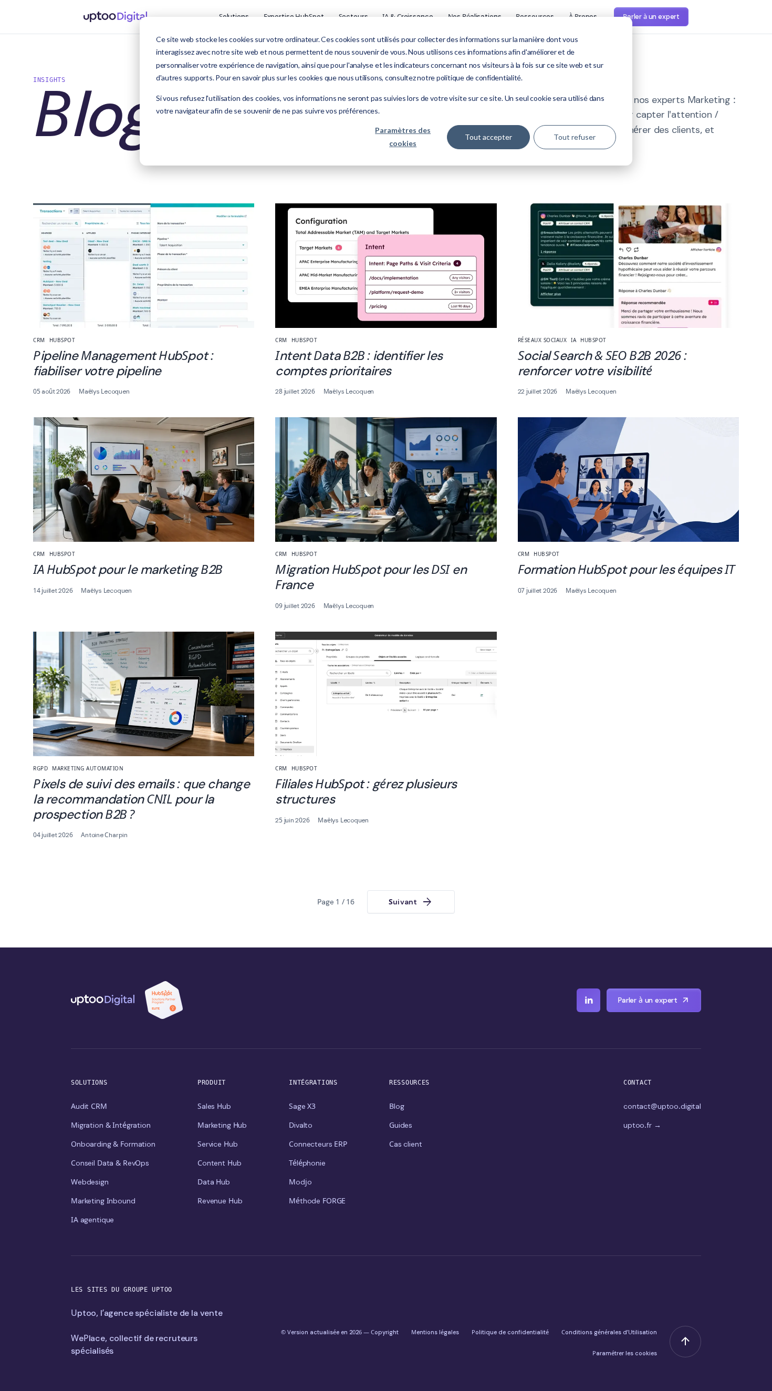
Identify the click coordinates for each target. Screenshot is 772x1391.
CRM (39, 340)
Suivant (411, 902)
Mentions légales (435, 1332)
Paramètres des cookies (403, 137)
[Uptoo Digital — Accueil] (115, 17)
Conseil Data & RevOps (110, 1163)
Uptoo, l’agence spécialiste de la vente (147, 1312)
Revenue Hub (219, 1200)
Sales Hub (214, 1106)
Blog (396, 1106)
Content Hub (219, 1163)
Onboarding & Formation (113, 1144)
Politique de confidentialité (510, 1332)
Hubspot (62, 340)
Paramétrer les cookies (624, 1353)
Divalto (300, 1125)
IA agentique (92, 1219)
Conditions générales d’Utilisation (609, 1332)
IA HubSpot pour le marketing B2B (127, 569)
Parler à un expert (651, 16)
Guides (400, 1125)
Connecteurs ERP (318, 1144)
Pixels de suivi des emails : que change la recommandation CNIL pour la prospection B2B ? (141, 799)
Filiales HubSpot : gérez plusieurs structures (366, 791)
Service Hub (217, 1144)
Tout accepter (488, 136)
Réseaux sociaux (542, 340)
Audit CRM (89, 1106)
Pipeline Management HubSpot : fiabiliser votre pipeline (123, 363)
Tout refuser (575, 136)
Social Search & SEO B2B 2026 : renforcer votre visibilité (602, 363)
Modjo (300, 1182)
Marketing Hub (222, 1125)
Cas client (405, 1144)
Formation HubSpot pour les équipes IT (626, 569)
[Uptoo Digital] (102, 1000)
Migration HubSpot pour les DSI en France (370, 577)
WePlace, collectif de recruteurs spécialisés (134, 1344)
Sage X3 (302, 1106)
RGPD (40, 768)
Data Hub (213, 1182)
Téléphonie (307, 1163)
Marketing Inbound (103, 1200)
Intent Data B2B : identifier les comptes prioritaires (359, 363)
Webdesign (90, 1182)
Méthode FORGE (317, 1200)
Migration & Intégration (111, 1125)
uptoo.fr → (642, 1125)
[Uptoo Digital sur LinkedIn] (588, 1000)
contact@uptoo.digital (662, 1106)
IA (573, 340)
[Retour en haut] (685, 1341)
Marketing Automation (87, 768)
